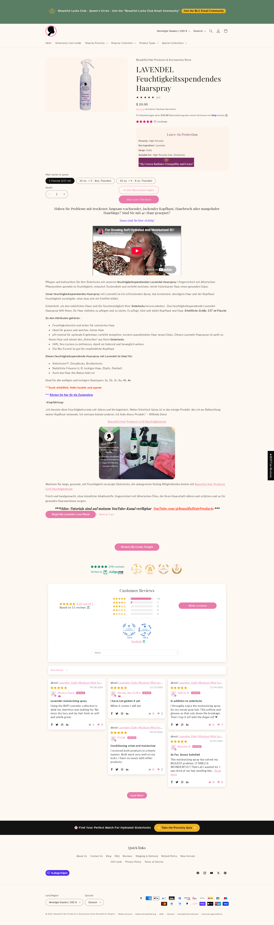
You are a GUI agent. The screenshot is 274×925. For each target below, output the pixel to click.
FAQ (117, 855)
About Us (81, 855)
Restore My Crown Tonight (137, 547)
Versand (140, 109)
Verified (136, 641)
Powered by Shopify (105, 914)
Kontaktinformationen (188, 914)
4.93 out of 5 (85, 603)
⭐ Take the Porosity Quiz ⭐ (177, 827)
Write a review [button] (198, 605)
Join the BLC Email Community (203, 11)
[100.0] (129, 630)
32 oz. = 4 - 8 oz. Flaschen (136, 180)
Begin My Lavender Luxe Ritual (70, 514)
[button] (96, 42)
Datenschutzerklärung (145, 914)
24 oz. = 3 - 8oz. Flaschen (95, 180)
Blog (108, 855)
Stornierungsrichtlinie (212, 914)
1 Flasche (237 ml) (60, 180)
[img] (59, 687)
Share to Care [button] (106, 514)
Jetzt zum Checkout (138, 199)
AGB (161, 914)
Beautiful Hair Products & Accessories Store (74, 914)
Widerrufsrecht (125, 914)
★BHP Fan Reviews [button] (271, 465)
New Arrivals (187, 855)
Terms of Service (154, 861)
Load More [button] (137, 795)
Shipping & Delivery (147, 855)
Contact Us (96, 855)
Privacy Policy (133, 861)
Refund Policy (169, 855)
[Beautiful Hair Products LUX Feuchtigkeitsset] (137, 453)
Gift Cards (116, 861)
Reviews (127, 855)
